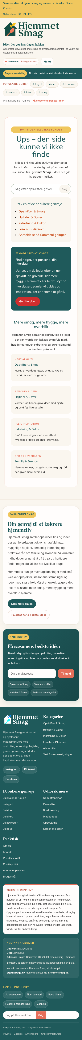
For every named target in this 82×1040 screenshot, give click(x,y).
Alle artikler (49, 748)
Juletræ (52, 84)
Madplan (41, 1003)
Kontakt (7, 8)
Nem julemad (34, 994)
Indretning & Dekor (32, 223)
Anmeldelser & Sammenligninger (42, 235)
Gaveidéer (49, 804)
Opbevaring (50, 822)
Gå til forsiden (27, 301)
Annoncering (32, 1034)
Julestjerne (11, 92)
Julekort (27, 92)
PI (24, 14)
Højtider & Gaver (30, 217)
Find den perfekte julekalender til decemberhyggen (54, 73)
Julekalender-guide (14, 797)
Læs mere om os (22, 603)
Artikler (60, 3)
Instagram (11, 769)
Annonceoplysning (14, 870)
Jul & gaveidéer (29, 61)
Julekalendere (13, 994)
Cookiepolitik (10, 864)
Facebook (11, 779)
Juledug (42, 92)
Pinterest (29, 769)
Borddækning (51, 810)
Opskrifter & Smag (31, 211)
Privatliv (7, 1034)
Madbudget (50, 816)
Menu (47, 61)
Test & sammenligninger (57, 754)
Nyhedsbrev (9, 14)
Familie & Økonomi (31, 229)
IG (19, 14)
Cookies (18, 1034)
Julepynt (37, 84)
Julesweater (69, 84)
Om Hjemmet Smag (51, 1034)
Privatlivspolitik (11, 100)
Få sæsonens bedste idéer (48, 100)
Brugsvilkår (9, 876)
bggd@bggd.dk (16, 972)
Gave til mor (55, 994)
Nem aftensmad (52, 797)
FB (29, 14)
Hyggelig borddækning (17, 1003)
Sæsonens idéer (53, 828)
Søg (64, 189)
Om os (69, 3)
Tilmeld (66, 673)
